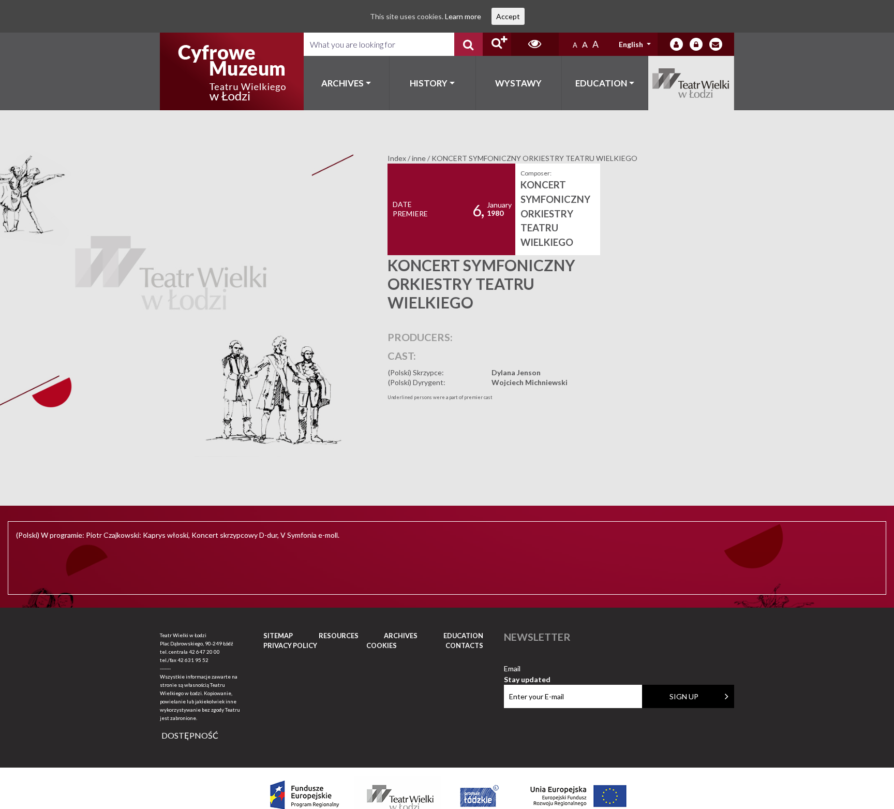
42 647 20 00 (204, 652)
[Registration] (696, 44)
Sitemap (278, 635)
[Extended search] (497, 44)
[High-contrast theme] (535, 44)
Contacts (464, 645)
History (429, 83)
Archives (342, 83)
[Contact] (715, 44)
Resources (339, 635)
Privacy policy (290, 645)
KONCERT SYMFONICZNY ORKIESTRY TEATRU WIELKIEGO (555, 213)
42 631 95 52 (192, 660)
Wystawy (518, 83)
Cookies (381, 645)
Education (601, 83)
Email (527, 669)
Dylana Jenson (516, 372)
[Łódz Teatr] (232, 71)
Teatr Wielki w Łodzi (691, 83)
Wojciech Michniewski (529, 382)
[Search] (468, 44)
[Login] (676, 44)
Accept (508, 16)
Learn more (463, 16)
